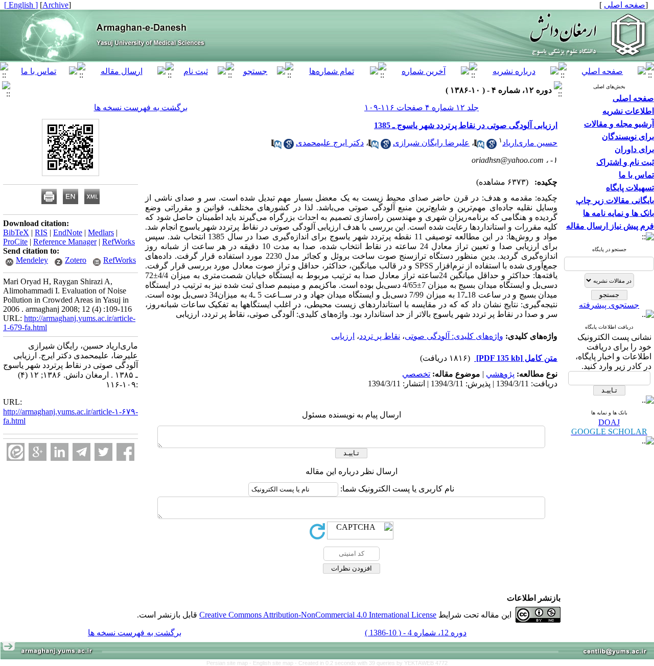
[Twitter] (103, 452)
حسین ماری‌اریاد (529, 142)
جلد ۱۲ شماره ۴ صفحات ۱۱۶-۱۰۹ (421, 107)
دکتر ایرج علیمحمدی (330, 142)
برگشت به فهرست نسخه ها (141, 107)
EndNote (67, 232)
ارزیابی (343, 336)
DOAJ (609, 422)
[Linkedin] (59, 452)
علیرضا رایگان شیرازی (431, 142)
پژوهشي (500, 373)
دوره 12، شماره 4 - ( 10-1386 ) (415, 632)
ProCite (15, 241)
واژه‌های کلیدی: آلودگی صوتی (454, 336)
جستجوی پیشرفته (609, 305)
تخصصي (416, 373)
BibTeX (16, 232)
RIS (41, 232)
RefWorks (118, 241)
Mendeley (32, 260)
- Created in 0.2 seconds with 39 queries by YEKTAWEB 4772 (371, 663)
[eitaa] (16, 452)
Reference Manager (65, 241)
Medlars (101, 232)
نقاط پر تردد (379, 336)
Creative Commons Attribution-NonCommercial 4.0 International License (317, 614)
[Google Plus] (37, 452)
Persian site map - (229, 663)
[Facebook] (125, 452)
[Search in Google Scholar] (491, 146)
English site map (274, 663)
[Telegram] (81, 452)
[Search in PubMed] (479, 146)
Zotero (75, 260)
